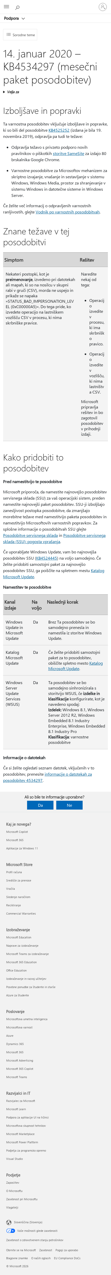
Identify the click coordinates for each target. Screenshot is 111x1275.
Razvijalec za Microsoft (20, 1101)
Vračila (10, 889)
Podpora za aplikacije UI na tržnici (27, 1117)
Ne (69, 805)
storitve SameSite (68, 153)
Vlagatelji (12, 1207)
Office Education (16, 970)
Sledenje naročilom (18, 897)
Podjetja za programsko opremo (26, 1150)
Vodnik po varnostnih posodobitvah (68, 211)
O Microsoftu (14, 1191)
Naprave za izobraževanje (22, 945)
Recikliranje (13, 905)
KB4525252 (59, 130)
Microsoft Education (18, 937)
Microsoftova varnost (19, 1027)
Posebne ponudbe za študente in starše (31, 987)
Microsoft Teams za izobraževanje (27, 954)
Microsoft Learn (16, 1109)
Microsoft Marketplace (20, 1134)
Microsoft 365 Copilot (19, 1069)
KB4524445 (46, 558)
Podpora (12, 18)
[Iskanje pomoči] (18, 7)
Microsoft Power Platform (22, 1142)
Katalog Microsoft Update (75, 665)
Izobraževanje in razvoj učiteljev (26, 979)
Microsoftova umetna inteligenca (26, 1019)
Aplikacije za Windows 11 (22, 848)
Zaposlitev (12, 1182)
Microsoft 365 (14, 840)
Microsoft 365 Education (21, 962)
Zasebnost (45, 1250)
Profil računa (14, 872)
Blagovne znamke (17, 1258)
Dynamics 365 (15, 1044)
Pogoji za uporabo (67, 1250)
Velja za (13, 91)
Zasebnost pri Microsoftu (21, 1199)
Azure (9, 1035)
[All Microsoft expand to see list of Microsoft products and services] (6, 7)
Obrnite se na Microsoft (21, 1250)
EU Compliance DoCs (67, 1258)
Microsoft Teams (16, 1077)
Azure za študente (17, 995)
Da (40, 805)
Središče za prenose (18, 880)
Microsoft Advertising (19, 1060)
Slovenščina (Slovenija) (28, 1222)
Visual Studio (14, 1159)
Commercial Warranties (21, 913)
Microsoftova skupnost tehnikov (26, 1126)
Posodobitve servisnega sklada (30, 535)
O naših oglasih (41, 1258)
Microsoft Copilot (17, 832)
